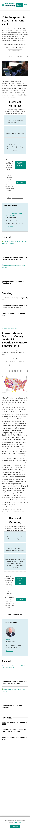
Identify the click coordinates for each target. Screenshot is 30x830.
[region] (15, 823)
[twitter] (15, 57)
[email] (21, 57)
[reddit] (18, 57)
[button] (3, 5)
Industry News (6, 13)
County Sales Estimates (9, 328)
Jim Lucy (15, 358)
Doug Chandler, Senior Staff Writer (15, 44)
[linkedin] (12, 57)
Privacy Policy (17, 822)
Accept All (15, 826)
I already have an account (15, 198)
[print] (27, 57)
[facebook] (9, 57)
